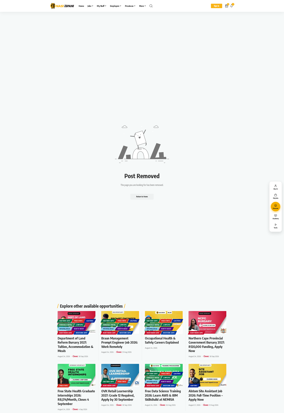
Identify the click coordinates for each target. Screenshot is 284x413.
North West (79, 329)
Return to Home (142, 196)
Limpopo (79, 325)
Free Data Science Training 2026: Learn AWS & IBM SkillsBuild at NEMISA (163, 395)
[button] (151, 6)
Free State (78, 321)
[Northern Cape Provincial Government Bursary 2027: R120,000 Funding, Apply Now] (207, 322)
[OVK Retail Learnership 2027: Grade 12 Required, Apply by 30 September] (120, 375)
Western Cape (81, 333)
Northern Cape (65, 333)
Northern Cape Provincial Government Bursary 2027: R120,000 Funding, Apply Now (207, 344)
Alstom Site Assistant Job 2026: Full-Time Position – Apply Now (206, 395)
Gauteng (89, 321)
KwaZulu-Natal (65, 325)
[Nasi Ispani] (62, 6)
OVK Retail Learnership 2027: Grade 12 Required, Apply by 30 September (117, 395)
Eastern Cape (64, 321)
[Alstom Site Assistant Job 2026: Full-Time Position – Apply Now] (207, 375)
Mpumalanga (64, 329)
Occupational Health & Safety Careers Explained (162, 340)
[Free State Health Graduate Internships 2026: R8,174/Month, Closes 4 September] (76, 375)
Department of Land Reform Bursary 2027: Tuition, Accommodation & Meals (75, 344)
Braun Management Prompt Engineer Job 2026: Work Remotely (119, 342)
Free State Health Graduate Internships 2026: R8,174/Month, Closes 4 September (76, 397)
